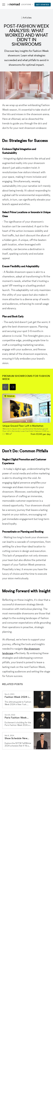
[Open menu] (3, 4)
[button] (26, 421)
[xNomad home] (13, 4)
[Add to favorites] (48, 396)
